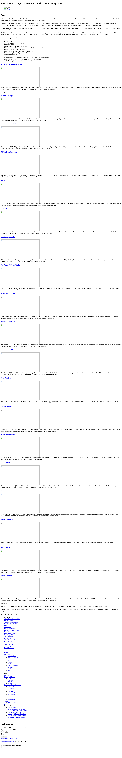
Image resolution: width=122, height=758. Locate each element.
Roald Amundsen (7, 576)
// (25, 728)
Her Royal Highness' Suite (10, 265)
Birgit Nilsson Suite (8, 321)
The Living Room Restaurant (12, 685)
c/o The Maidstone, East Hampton (17, 710)
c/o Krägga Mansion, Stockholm (17, 714)
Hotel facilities (12, 656)
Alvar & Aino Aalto (8, 434)
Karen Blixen (5, 180)
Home (6, 652)
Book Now (4, 736)
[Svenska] (7, 9)
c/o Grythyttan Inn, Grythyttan (16, 709)
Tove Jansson (6, 491)
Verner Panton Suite (8, 293)
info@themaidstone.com (7, 741)
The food (10, 691)
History (10, 659)
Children (3, 735)
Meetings (10, 678)
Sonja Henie (5, 547)
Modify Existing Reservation (9, 738)
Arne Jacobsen (6, 378)
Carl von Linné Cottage (9, 124)
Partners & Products (13, 657)
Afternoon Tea (12, 693)
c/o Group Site (12, 707)
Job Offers (11, 667)
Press (5, 704)
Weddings (10, 680)
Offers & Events (12, 686)
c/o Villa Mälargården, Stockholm (17, 717)
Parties (10, 681)
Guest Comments (13, 665)
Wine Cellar (11, 688)
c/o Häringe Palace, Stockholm (16, 712)
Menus (10, 689)
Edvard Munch (6, 406)
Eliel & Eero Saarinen (9, 152)
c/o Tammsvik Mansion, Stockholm (18, 715)
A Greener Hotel (12, 660)
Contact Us (11, 669)
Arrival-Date (4, 728)
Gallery (6, 701)
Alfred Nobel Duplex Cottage (11, 64)
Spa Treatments (12, 664)
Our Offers (7, 675)
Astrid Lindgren (7, 519)
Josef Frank (5, 208)
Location (10, 662)
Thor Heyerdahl (7, 350)
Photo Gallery (12, 702)
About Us (7, 654)
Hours (9, 698)
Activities (10, 683)
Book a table (11, 699)
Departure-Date (5, 730)
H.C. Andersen (6, 463)
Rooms (3, 731)
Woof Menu (11, 694)
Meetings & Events (9, 677)
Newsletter (11, 670)
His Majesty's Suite (8, 237)
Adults (2, 733)
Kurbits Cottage (7, 96)
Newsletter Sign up (6, 745)
